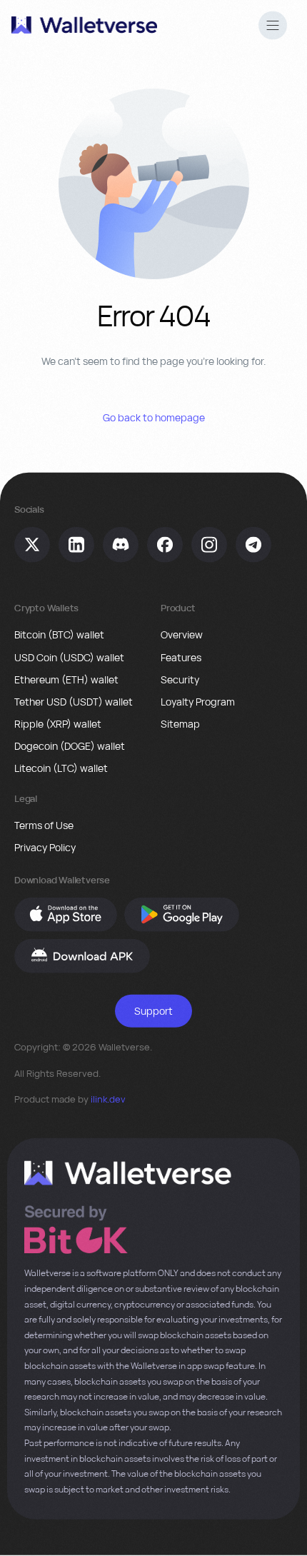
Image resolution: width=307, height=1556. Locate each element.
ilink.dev (108, 1099)
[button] (272, 27)
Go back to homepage (154, 417)
